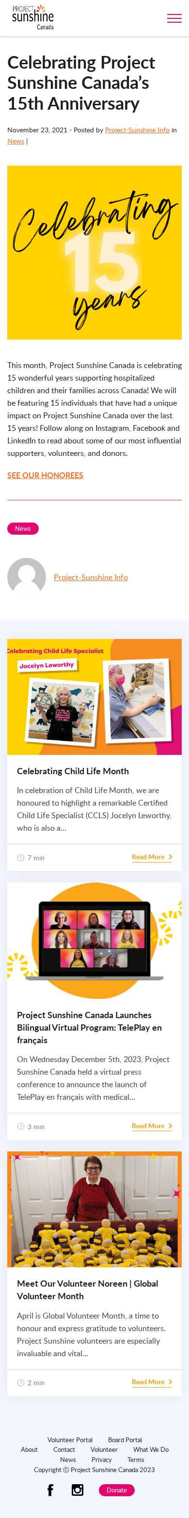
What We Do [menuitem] (151, 1449)
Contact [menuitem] (64, 1449)
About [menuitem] (29, 1449)
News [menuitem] (68, 1459)
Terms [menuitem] (135, 1459)
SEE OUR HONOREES (45, 475)
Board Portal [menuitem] (125, 1439)
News (15, 140)
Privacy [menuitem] (102, 1459)
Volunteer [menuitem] (104, 1449)
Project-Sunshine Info (137, 129)
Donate (117, 1490)
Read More (148, 856)
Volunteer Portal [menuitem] (70, 1439)
